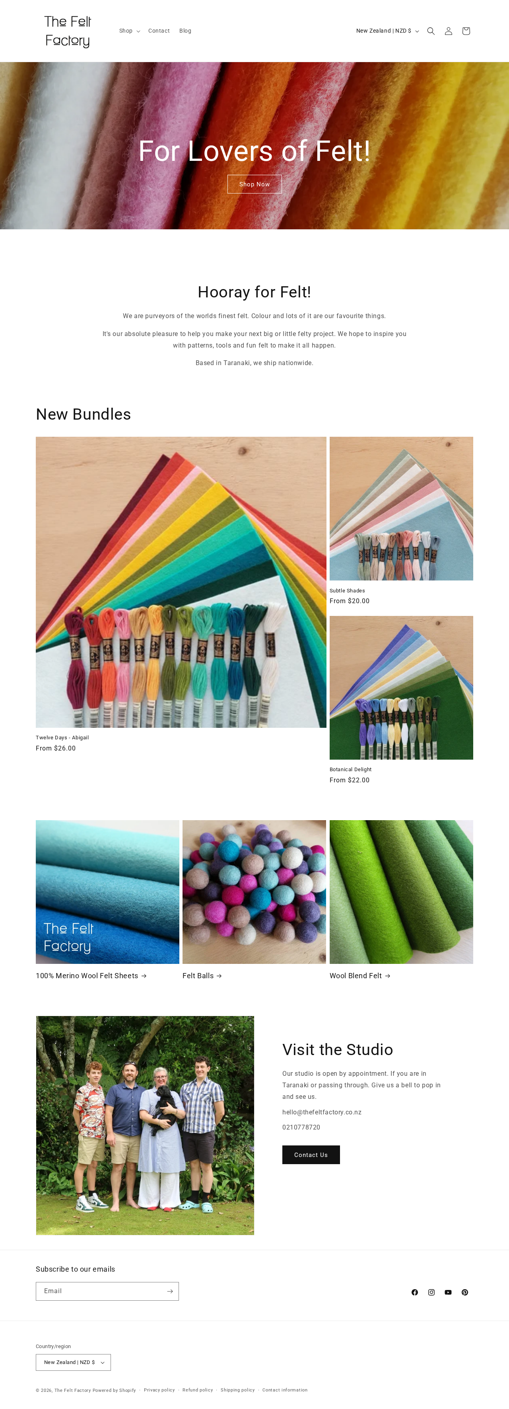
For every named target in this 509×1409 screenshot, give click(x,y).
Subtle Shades (347, 591)
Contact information (284, 1390)
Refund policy (198, 1390)
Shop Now (254, 184)
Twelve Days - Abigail (62, 738)
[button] (129, 30)
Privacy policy (159, 1390)
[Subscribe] (170, 1291)
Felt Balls (198, 975)
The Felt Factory (72, 1390)
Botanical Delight (351, 769)
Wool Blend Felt (356, 975)
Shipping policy (238, 1390)
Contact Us (311, 1155)
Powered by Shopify (114, 1390)
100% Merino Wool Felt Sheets (87, 975)
